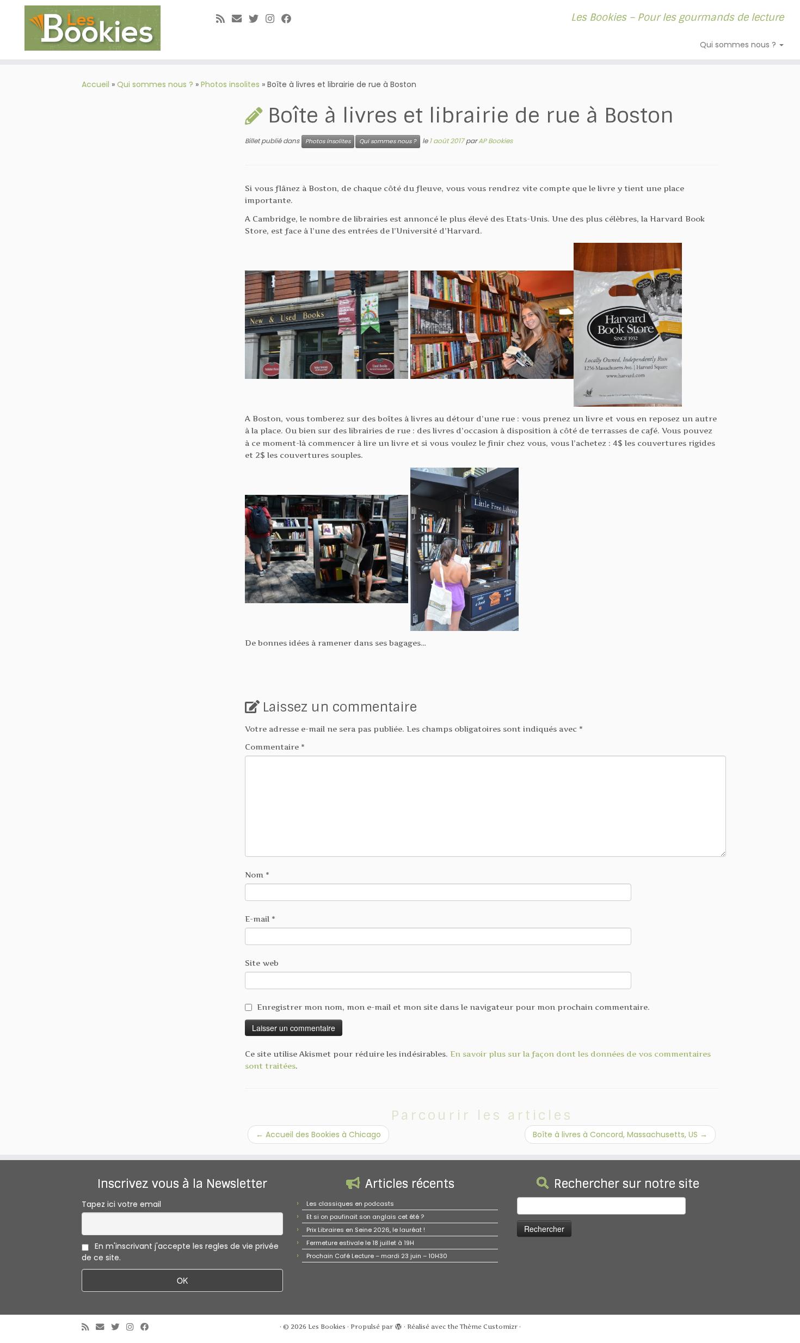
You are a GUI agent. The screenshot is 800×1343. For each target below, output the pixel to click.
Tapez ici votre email (121, 1204)
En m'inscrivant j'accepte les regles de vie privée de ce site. (180, 1252)
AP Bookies (495, 140)
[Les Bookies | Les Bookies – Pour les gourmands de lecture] (92, 28)
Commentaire (275, 746)
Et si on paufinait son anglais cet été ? (365, 1216)
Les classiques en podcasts (350, 1203)
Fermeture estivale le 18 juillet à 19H (360, 1242)
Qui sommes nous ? (739, 44)
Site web (262, 962)
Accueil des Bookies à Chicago (318, 1134)
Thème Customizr (489, 1326)
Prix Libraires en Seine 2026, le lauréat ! (365, 1229)
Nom (257, 874)
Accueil (95, 84)
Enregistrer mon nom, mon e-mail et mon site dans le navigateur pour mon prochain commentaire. (453, 1006)
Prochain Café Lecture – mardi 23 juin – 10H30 (376, 1256)
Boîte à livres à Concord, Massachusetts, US (620, 1134)
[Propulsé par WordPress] (398, 1324)
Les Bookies (327, 1326)
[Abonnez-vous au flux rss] (224, 19)
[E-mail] (240, 19)
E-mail (260, 918)
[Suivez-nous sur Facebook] (289, 19)
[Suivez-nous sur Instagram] (273, 19)
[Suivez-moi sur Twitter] (257, 19)
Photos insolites (230, 84)
